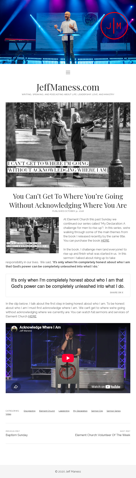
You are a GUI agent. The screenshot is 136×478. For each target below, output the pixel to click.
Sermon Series (114, 411)
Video (8, 414)
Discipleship (29, 411)
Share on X (116, 292)
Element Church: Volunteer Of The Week (102, 435)
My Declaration (80, 411)
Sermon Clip (97, 411)
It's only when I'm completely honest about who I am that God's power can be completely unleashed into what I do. (68, 282)
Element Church (47, 411)
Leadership (64, 411)
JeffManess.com (68, 87)
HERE (105, 240)
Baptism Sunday (17, 435)
